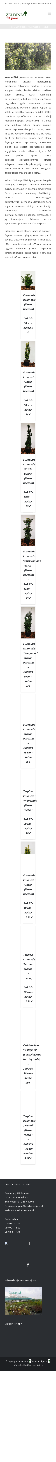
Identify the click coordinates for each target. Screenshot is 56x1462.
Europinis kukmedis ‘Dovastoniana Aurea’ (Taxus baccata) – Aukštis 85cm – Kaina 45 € (32, 575)
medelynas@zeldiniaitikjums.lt (36, 3)
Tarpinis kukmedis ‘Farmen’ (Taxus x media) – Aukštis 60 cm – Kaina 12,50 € (29, 978)
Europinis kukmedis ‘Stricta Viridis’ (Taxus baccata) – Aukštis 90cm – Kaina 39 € (29, 483)
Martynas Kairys (35, 1365)
